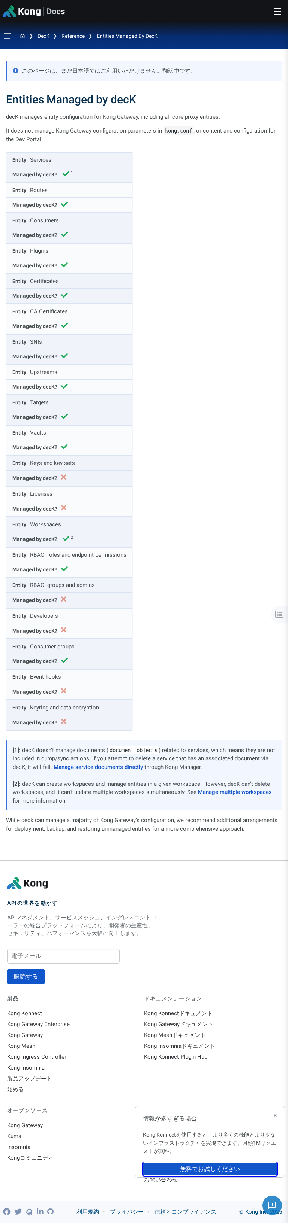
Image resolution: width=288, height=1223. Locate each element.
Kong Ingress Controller (36, 1056)
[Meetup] (30, 1211)
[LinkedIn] (41, 1211)
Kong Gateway (25, 1035)
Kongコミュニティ (30, 1157)
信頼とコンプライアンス (185, 1211)
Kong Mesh (21, 1046)
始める (15, 1089)
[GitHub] (50, 1211)
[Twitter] (19, 1211)
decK (44, 36)
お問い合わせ (161, 1179)
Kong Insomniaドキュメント (179, 1046)
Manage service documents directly (98, 767)
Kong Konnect (24, 1013)
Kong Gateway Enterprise (38, 1024)
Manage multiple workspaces (235, 792)
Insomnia (18, 1147)
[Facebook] (7, 1211)
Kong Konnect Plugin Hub (175, 1056)
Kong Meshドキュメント (175, 1035)
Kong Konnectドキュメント (178, 1013)
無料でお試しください (210, 1168)
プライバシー (127, 1211)
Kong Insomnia (26, 1067)
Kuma (14, 1136)
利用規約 (87, 1211)
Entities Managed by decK (127, 36)
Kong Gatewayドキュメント (178, 1024)
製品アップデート (29, 1078)
